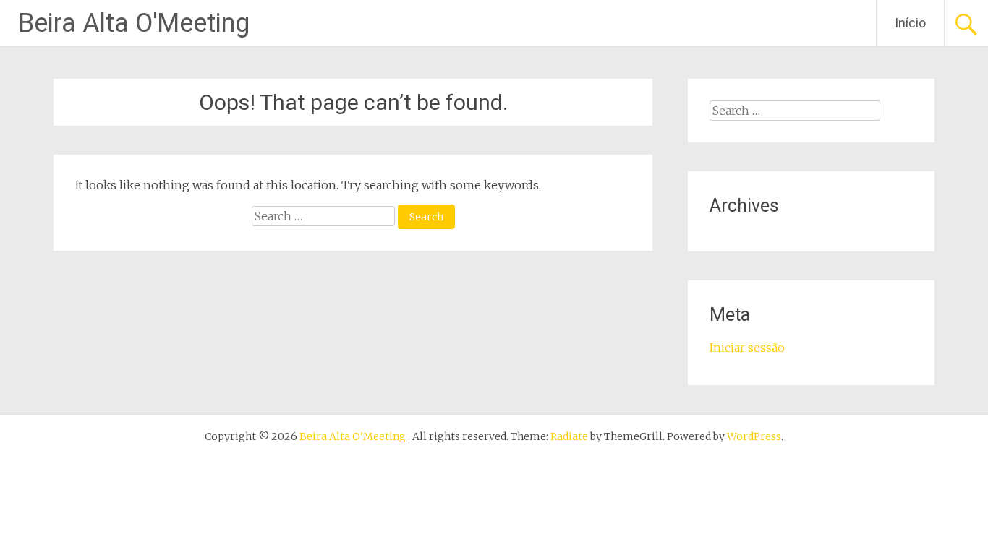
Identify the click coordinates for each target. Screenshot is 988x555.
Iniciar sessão (747, 347)
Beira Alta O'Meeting (134, 23)
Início (910, 22)
